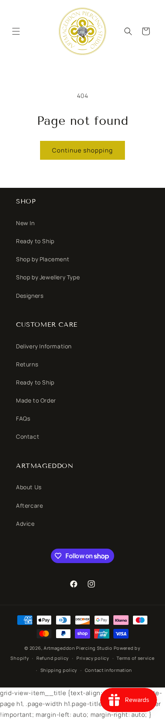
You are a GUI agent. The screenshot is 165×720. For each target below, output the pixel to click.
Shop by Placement (42, 259)
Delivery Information (44, 346)
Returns (27, 364)
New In (25, 223)
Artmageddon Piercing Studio (78, 648)
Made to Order (36, 400)
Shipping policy (59, 670)
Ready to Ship (35, 241)
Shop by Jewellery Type (48, 277)
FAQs (23, 418)
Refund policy (52, 658)
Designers (29, 295)
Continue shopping (82, 150)
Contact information (108, 670)
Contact (27, 436)
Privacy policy (92, 658)
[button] (16, 31)
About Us (29, 487)
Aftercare (29, 505)
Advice (25, 523)
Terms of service (135, 658)
